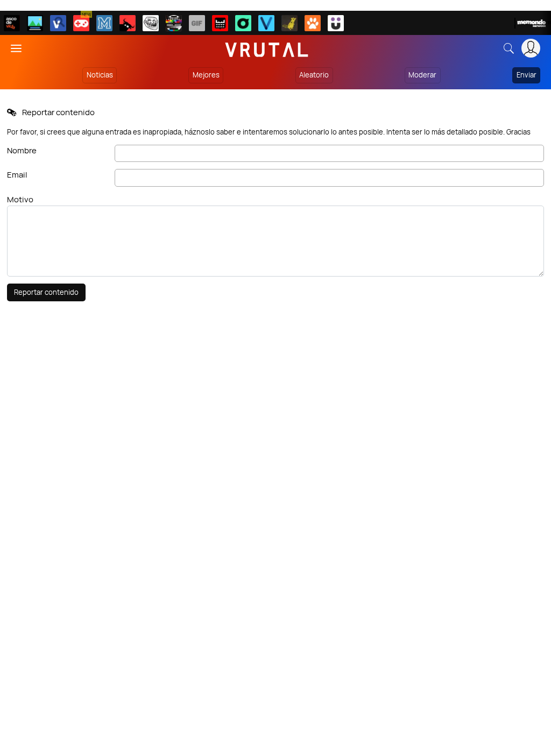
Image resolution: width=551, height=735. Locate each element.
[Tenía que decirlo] (220, 23)
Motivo (20, 199)
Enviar (526, 75)
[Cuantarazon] (35, 23)
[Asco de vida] (12, 23)
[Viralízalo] (266, 23)
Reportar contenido (46, 292)
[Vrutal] (81, 23)
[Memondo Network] (532, 23)
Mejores (206, 75)
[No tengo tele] (174, 23)
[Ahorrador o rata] (289, 23)
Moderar (422, 75)
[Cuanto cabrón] (151, 23)
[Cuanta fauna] (313, 23)
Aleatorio (314, 75)
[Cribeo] (243, 23)
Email (17, 174)
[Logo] (267, 48)
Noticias (100, 75)
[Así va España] (127, 23)
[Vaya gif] (197, 23)
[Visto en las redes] (58, 23)
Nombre (22, 150)
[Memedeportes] (104, 23)
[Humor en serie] (336, 23)
